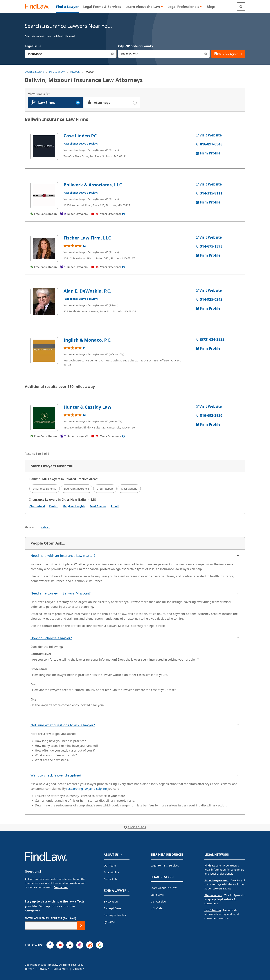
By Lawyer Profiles (115, 915)
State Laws (157, 894)
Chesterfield (37, 506)
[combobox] (71, 54)
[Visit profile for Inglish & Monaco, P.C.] (44, 350)
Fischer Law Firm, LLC (87, 238)
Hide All (45, 527)
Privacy (43, 968)
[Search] (241, 6)
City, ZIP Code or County (135, 46)
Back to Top (137, 827)
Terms (29, 968)
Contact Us (110, 879)
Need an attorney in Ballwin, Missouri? (60, 593)
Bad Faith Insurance (76, 488)
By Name (109, 922)
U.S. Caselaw (158, 901)
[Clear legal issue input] (112, 54)
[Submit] (81, 925)
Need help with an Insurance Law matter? (62, 555)
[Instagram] (79, 945)
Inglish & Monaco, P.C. (87, 340)
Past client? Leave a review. (81, 143)
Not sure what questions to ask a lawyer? (62, 725)
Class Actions (129, 488)
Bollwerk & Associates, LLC (93, 185)
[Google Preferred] (99, 945)
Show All (30, 527)
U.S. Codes (157, 908)
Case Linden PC (80, 136)
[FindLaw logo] (38, 6)
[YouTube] (60, 945)
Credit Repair (105, 488)
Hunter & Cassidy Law (87, 407)
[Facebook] (50, 945)
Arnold (115, 506)
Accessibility (111, 872)
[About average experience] (123, 214)
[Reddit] (89, 945)
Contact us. (61, 887)
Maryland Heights (74, 506)
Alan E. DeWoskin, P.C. (87, 291)
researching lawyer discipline (86, 789)
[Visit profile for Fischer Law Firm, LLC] (44, 248)
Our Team (110, 865)
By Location (111, 901)
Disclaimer (60, 968)
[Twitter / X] (69, 945)
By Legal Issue (112, 908)
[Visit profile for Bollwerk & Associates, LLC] (44, 195)
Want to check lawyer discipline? (55, 775)
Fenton (53, 506)
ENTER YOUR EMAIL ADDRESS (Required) (50, 918)
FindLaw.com (212, 865)
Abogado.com (213, 895)
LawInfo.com (212, 910)
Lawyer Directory (34, 71)
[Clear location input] (205, 54)
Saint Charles (98, 506)
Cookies (78, 968)
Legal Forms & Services (165, 865)
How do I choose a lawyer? (51, 638)
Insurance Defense (44, 488)
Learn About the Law (164, 888)
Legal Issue (33, 46)
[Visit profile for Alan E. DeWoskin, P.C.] (44, 301)
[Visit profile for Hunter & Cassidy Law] (44, 417)
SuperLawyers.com (216, 880)
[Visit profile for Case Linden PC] (44, 146)
